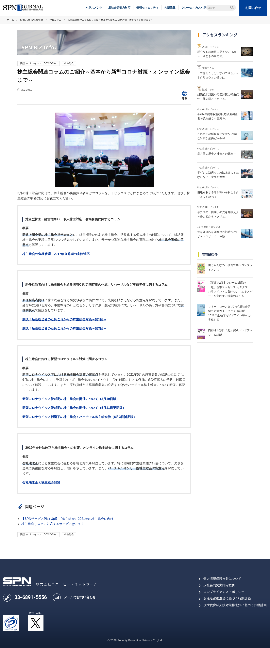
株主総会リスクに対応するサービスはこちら (53, 524)
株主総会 (69, 63)
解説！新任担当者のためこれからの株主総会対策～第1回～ (64, 319)
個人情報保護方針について (222, 578)
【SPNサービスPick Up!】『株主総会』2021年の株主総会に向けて (69, 518)
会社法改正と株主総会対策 (41, 482)
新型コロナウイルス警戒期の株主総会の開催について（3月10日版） (70, 399)
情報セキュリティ (147, 7)
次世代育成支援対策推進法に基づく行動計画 (235, 605)
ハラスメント (94, 7)
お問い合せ (253, 7)
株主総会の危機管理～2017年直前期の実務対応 (56, 254)
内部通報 (170, 7)
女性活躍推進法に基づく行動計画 (227, 598)
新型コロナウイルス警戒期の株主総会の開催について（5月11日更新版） (74, 407)
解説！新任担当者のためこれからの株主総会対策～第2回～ (64, 328)
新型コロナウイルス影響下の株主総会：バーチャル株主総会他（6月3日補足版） (79, 417)
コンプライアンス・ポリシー (224, 591)
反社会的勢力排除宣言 (219, 585)
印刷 (184, 98)
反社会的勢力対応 (119, 7)
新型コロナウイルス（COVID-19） (38, 63)
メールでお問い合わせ (80, 597)
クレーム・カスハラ (193, 7)
